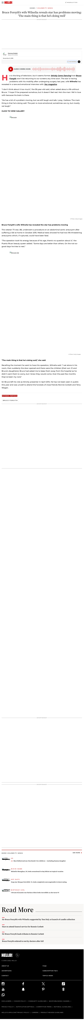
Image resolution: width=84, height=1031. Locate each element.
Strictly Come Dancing (61, 76)
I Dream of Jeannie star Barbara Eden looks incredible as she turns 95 (35, 893)
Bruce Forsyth (10, 400)
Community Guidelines (37, 1001)
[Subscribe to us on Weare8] (72, 989)
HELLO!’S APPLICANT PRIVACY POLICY (15, 1012)
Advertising (7, 971)
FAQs (45, 966)
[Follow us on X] (52, 983)
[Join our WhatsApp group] (12, 994)
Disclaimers (6, 1001)
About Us (5, 966)
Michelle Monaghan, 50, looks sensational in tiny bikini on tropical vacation (37, 871)
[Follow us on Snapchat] (32, 989)
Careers (35, 1012)
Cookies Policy (20, 1001)
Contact (5, 975)
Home (32, 8)
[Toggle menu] (3, 2)
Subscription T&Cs (50, 971)
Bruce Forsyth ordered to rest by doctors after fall (23, 941)
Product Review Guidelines (52, 1012)
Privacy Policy (8, 1007)
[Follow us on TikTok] (72, 983)
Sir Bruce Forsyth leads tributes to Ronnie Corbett (23, 934)
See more (76, 852)
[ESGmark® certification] (16, 955)
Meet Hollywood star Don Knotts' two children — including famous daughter (39, 861)
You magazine (50, 84)
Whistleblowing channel (59, 1001)
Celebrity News (45, 8)
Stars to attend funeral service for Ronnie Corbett (22, 926)
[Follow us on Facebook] (32, 983)
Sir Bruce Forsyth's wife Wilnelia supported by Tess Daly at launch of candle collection (38, 919)
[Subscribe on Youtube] (12, 989)
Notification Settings (25, 1007)
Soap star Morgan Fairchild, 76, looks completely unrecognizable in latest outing (39, 882)
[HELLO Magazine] (8, 2)
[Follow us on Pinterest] (52, 989)
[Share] (79, 62)
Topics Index (48, 975)
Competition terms (44, 1007)
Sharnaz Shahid (12, 53)
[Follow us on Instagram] (12, 983)
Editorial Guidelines (62, 1007)
